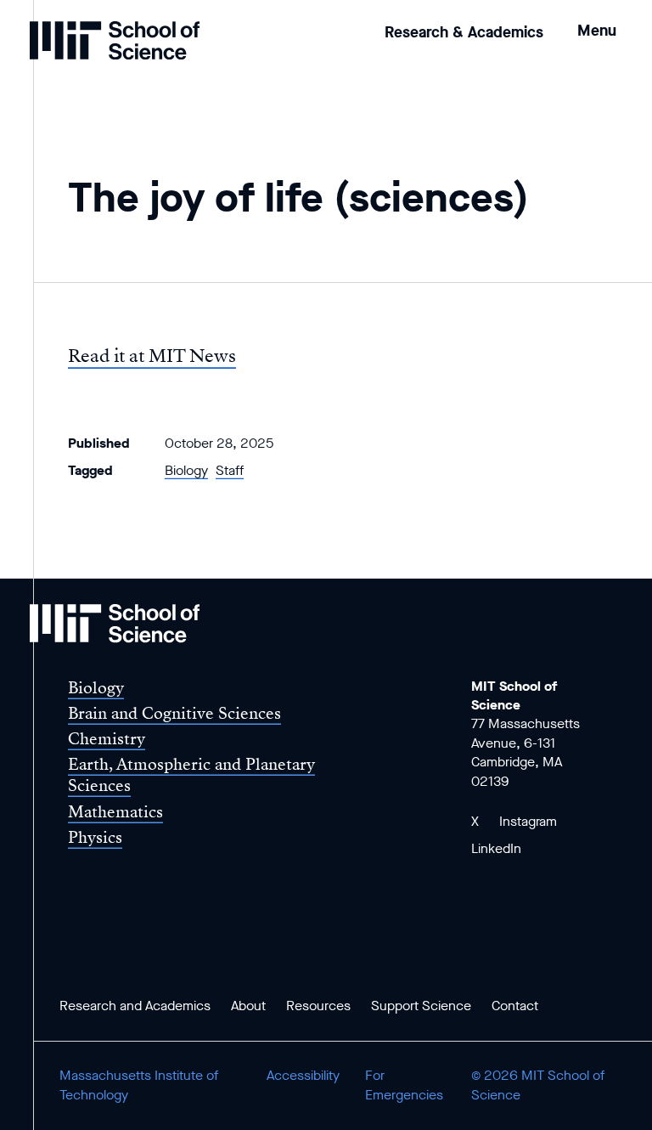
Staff (230, 470)
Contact (515, 1005)
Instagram (528, 821)
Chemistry (106, 738)
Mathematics (115, 811)
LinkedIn (496, 848)
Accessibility (303, 1075)
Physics (95, 837)
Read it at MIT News (152, 356)
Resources (318, 1005)
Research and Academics (135, 1005)
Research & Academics (464, 32)
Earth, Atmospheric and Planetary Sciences (191, 775)
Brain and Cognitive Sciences (174, 713)
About (248, 1005)
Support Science (421, 1005)
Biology (186, 470)
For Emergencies (404, 1084)
